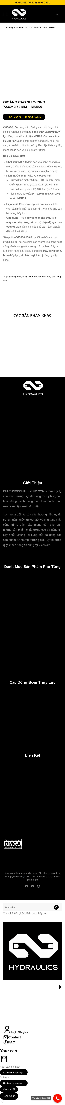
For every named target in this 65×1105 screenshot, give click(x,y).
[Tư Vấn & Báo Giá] (57, 1098)
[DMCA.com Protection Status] (12, 848)
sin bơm (33, 276)
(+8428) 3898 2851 (39, 2)
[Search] (56, 907)
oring (24, 276)
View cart (7, 1089)
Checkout (9, 1096)
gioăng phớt (15, 276)
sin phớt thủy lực (46, 276)
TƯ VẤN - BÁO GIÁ (24, 117)
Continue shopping (12, 1072)
